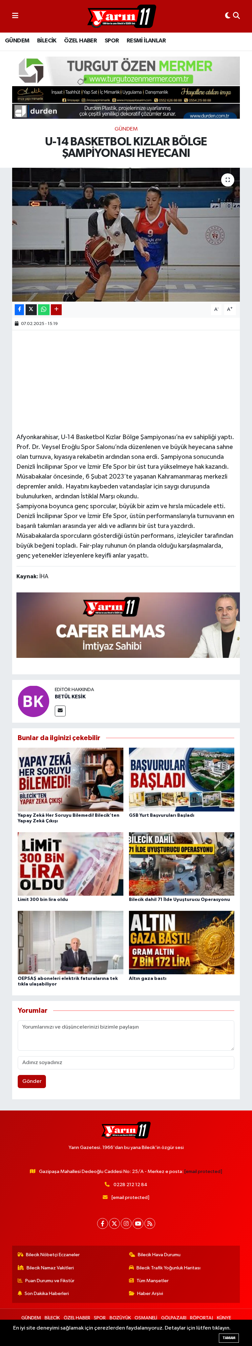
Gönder (32, 1081)
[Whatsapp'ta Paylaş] (44, 309)
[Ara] (236, 16)
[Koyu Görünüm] (227, 16)
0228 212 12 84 (130, 1184)
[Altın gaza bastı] (182, 942)
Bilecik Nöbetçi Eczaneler (53, 1254)
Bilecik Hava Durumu (159, 1254)
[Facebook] (102, 1223)
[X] (114, 1223)
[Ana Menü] (15, 16)
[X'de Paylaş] (31, 309)
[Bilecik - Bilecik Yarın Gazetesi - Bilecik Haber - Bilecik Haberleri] (121, 16)
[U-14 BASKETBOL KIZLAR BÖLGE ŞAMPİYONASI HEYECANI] (126, 235)
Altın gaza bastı (147, 978)
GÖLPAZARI (173, 1317)
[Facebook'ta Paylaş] (19, 309)
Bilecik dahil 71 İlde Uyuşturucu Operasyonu (179, 899)
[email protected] (203, 1171)
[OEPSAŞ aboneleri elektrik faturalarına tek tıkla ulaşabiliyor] (70, 942)
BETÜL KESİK (70, 696)
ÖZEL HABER (80, 41)
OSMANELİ (146, 1317)
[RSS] (149, 1223)
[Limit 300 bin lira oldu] (70, 863)
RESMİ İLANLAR (146, 41)
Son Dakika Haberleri (47, 1293)
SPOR (112, 41)
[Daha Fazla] (56, 309)
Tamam (228, 1338)
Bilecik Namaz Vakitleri (50, 1267)
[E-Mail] (60, 711)
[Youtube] (138, 1223)
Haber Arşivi (150, 1293)
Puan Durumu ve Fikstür (49, 1280)
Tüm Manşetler (152, 1280)
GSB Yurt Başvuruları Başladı (161, 815)
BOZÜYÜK (120, 1317)
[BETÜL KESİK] (33, 701)
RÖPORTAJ (201, 1317)
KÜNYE (224, 1317)
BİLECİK (46, 41)
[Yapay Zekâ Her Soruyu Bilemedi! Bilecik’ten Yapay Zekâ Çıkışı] (70, 779)
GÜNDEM (17, 41)
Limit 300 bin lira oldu (43, 899)
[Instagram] (126, 1223)
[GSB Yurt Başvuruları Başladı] (182, 779)
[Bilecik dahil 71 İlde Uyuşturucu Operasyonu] (182, 863)
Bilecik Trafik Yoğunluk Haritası (168, 1267)
